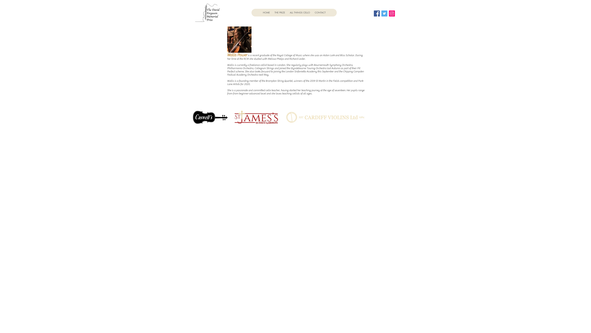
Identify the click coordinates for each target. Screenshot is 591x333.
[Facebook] (377, 13)
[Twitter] (384, 13)
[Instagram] (392, 13)
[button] (279, 12)
